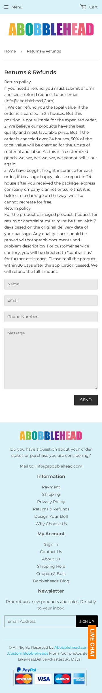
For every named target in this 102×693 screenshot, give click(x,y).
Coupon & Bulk (51, 573)
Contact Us (51, 551)
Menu (16, 7)
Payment (51, 487)
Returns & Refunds (51, 509)
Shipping (51, 494)
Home (10, 51)
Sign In (51, 544)
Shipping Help (51, 566)
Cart (93, 7)
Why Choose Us (51, 523)
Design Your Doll (51, 516)
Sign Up (86, 621)
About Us (51, 559)
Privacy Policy (51, 501)
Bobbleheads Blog (51, 581)
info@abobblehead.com (58, 466)
